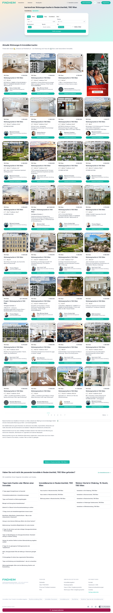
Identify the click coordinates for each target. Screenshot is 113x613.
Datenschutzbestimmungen (96, 587)
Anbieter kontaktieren (15, 93)
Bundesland (30, 24)
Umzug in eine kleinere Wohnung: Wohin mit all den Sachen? (18, 521)
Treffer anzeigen (56, 31)
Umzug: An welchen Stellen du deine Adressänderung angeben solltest (19, 541)
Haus (45, 16)
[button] (5, 63)
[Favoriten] (94, 2)
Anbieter (30, 2)
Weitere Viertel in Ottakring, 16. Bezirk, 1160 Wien (92, 484)
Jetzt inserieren (86, 2)
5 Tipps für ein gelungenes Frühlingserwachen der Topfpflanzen (16, 546)
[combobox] (34, 27)
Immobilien (21, 2)
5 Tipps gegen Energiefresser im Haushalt (13, 491)
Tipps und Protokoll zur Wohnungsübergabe (14, 499)
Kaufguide (39, 2)
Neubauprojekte (68, 585)
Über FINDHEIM (43, 585)
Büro (58, 16)
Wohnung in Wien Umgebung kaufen (74, 589)
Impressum (91, 585)
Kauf (29, 16)
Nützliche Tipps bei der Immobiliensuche (92, 599)
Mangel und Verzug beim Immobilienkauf (13, 503)
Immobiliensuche (64, 599)
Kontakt (90, 582)
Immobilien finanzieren (51, 599)
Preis (28, 19)
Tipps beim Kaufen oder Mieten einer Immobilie (18, 484)
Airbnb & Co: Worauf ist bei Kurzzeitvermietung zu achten (17, 507)
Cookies (90, 589)
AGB (96, 585)
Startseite (42, 582)
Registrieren (106, 2)
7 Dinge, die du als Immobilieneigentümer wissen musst (17, 511)
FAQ (40, 589)
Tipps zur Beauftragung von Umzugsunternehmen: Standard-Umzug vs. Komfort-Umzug (18, 535)
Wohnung (40, 16)
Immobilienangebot (69, 582)
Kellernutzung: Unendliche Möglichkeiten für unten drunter (18, 525)
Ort (58, 24)
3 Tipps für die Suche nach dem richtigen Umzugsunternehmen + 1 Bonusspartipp (19, 530)
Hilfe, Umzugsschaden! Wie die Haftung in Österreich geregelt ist (19, 552)
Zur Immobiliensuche (104, 472)
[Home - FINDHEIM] (8, 3)
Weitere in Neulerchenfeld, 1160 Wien (56, 462)
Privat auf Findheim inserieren (47, 587)
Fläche (59, 19)
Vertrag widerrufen (93, 592)
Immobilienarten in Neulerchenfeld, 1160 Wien (56, 484)
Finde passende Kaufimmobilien (9, 582)
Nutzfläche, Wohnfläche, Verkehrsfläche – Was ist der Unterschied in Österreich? (17, 516)
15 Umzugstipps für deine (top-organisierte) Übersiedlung (18, 557)
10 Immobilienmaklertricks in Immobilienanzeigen (15, 495)
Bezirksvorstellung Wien (35, 599)
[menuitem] (99, 590)
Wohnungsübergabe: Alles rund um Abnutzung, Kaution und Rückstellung (18, 566)
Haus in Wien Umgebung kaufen (73, 587)
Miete (33, 16)
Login (98, 2)
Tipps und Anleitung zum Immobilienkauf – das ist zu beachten (19, 561)
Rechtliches (75, 599)
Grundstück (52, 16)
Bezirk (43, 24)
